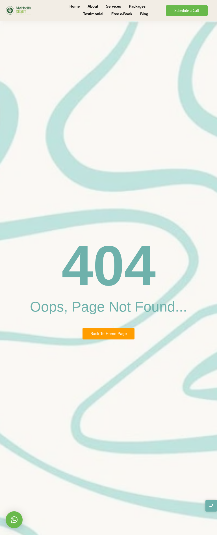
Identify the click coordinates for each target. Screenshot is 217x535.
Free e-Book (121, 14)
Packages (137, 6)
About (93, 6)
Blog (144, 14)
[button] (14, 519)
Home (75, 6)
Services (113, 6)
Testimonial (93, 14)
